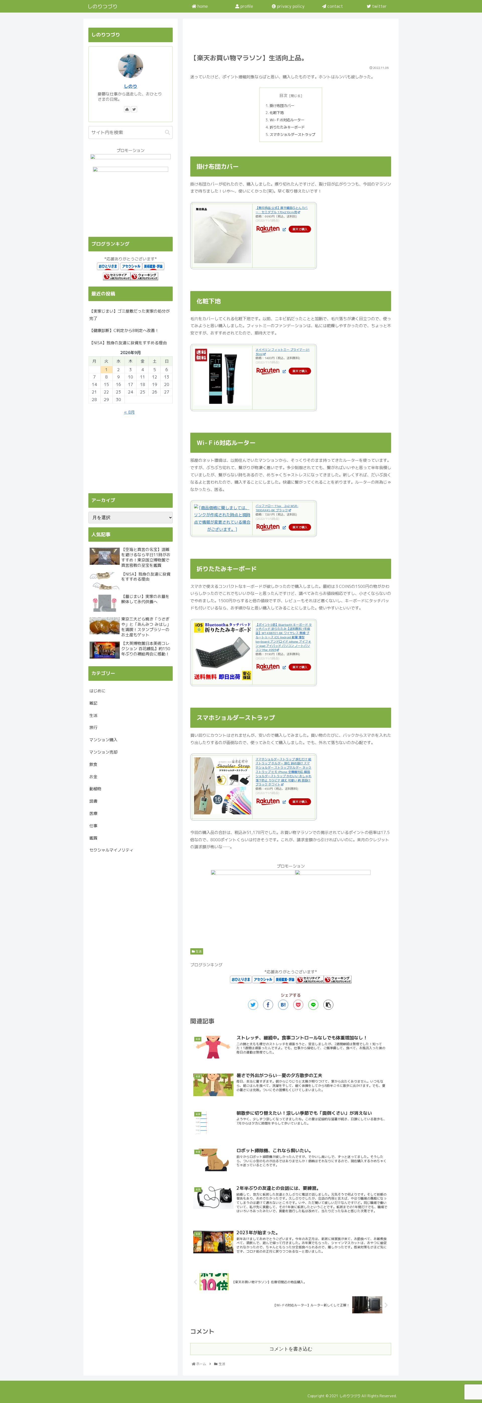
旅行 (93, 727)
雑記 (93, 703)
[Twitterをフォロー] (134, 109)
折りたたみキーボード (287, 127)
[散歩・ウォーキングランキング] (337, 982)
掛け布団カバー (282, 105)
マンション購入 (103, 740)
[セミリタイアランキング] (310, 982)
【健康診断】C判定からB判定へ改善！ (124, 330)
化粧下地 (277, 112)
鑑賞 (93, 838)
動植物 (95, 789)
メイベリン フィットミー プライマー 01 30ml (283, 352)
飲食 (93, 764)
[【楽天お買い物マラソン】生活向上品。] (283, 1005)
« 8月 (129, 412)
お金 (93, 776)
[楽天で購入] (284, 229)
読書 (93, 801)
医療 (93, 813)
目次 (283, 95)
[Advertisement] (290, 35)
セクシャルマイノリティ (111, 850)
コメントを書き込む (290, 1349)
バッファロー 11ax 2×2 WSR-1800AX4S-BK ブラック (277, 508)
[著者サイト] (127, 109)
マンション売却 (103, 752)
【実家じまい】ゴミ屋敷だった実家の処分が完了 (129, 314)
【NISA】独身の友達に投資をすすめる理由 (128, 343)
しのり (130, 86)
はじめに (97, 691)
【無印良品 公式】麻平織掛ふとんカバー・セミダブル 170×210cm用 (282, 210)
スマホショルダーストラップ (292, 134)
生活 (198, 951)
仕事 (93, 825)
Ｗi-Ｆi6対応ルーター (287, 120)
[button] (167, 132)
